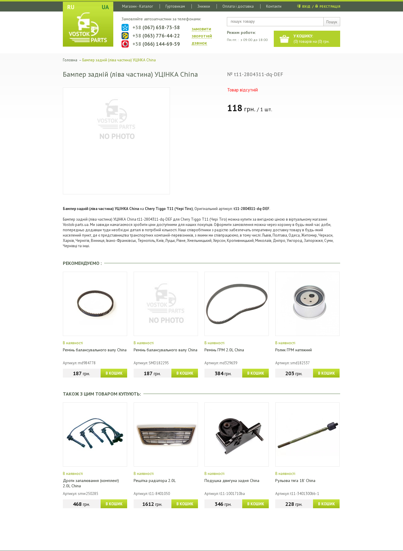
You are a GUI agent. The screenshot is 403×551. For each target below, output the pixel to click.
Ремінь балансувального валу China (95, 349)
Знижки (203, 6)
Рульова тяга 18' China (295, 480)
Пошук (331, 21)
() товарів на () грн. (312, 39)
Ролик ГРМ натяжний (293, 349)
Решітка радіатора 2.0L (155, 480)
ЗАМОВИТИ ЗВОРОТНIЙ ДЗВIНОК (202, 36)
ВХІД (306, 6)
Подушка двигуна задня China (231, 480)
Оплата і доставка (238, 6)
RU (70, 7)
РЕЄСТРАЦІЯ (330, 6)
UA (105, 7)
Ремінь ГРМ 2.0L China (224, 349)
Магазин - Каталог (137, 6)
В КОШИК (114, 373)
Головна (70, 60)
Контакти (273, 6)
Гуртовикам (175, 6)
